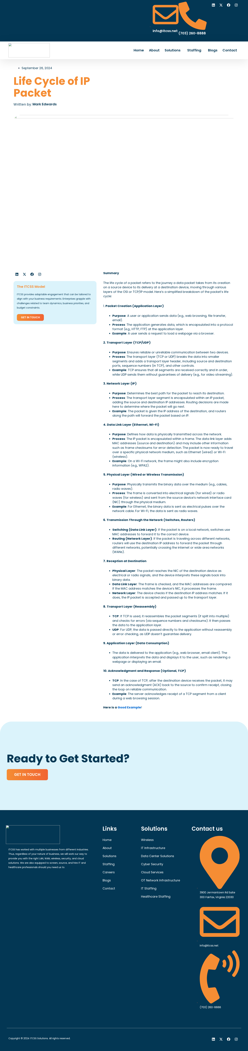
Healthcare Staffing (155, 896)
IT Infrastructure (153, 848)
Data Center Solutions (157, 856)
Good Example (129, 707)
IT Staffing (148, 888)
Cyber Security (152, 864)
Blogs (212, 50)
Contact (230, 50)
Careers (109, 872)
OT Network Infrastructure (160, 880)
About (154, 50)
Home (139, 50)
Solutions (173, 50)
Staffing (194, 50)
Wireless (147, 840)
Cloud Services (152, 872)
